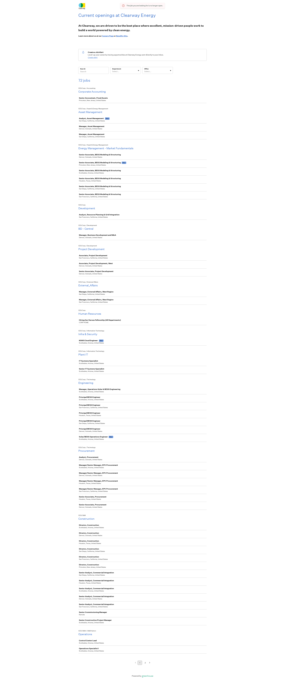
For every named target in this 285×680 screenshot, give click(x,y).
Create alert (93, 57)
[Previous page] (135, 663)
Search (82, 69)
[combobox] (112, 71)
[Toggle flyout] (138, 70)
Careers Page (108, 36)
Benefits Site (121, 36)
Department (116, 69)
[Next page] (149, 663)
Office (146, 69)
